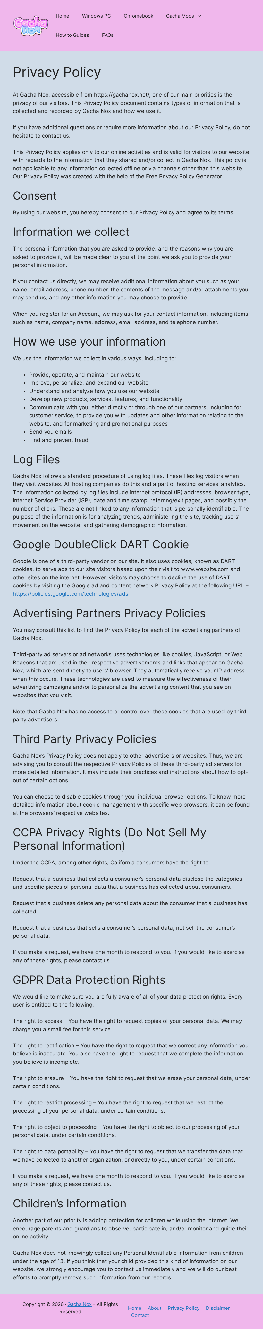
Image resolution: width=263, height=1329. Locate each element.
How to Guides (72, 35)
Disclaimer (218, 1308)
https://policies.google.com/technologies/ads (70, 594)
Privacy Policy (183, 1308)
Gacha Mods (180, 16)
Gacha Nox (79, 1304)
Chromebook (138, 16)
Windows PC (96, 16)
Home (62, 16)
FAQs (108, 35)
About (154, 1308)
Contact (140, 1315)
